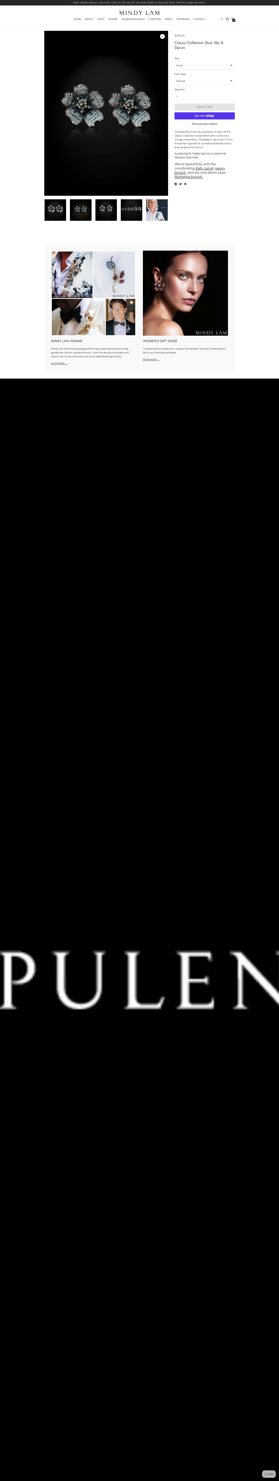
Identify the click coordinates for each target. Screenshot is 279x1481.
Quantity (180, 89)
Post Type (180, 73)
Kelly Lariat (204, 168)
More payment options (204, 123)
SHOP (100, 19)
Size (177, 58)
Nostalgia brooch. (189, 176)
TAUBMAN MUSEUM (133, 19)
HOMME (113, 19)
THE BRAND (183, 19)
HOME (77, 19)
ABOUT (89, 19)
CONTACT (200, 19)
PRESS (168, 19)
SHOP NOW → (59, 363)
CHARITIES (154, 19)
